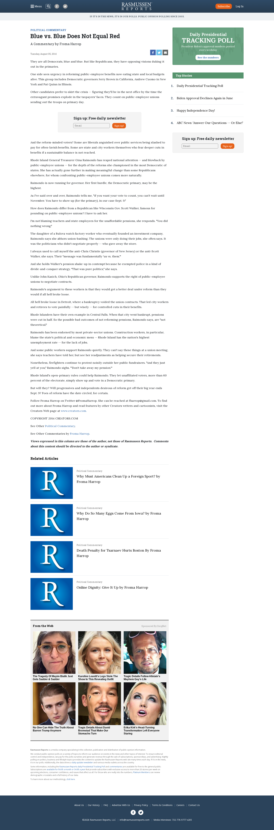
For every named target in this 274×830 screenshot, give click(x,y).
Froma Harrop (79, 433)
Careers (180, 805)
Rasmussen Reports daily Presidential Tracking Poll (82, 766)
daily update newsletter (82, 762)
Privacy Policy (141, 805)
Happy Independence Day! (196, 110)
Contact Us (194, 805)
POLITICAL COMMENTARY (48, 30)
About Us (79, 805)
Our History (94, 805)
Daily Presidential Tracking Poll (200, 86)
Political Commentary (60, 426)
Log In (240, 6)
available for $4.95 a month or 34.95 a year (66, 769)
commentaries (115, 766)
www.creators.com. (74, 411)
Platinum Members (141, 772)
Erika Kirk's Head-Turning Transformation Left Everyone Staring (142, 730)
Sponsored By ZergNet (153, 626)
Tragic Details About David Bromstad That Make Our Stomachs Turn (94, 730)
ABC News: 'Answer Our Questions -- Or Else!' (210, 123)
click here (70, 779)
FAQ (106, 805)
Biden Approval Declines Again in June (205, 98)
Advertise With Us (121, 805)
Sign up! (119, 125)
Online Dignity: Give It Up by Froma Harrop (112, 587)
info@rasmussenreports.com (135, 819)
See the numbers (208, 57)
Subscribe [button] (224, 6)
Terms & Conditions (162, 805)
